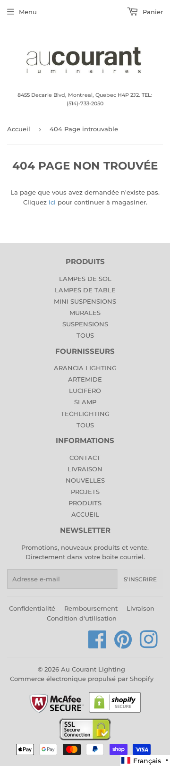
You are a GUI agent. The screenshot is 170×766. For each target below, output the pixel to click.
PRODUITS (85, 503)
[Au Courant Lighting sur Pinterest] (123, 644)
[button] (145, 760)
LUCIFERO (85, 390)
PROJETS (85, 491)
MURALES (85, 312)
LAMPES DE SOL (85, 278)
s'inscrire (140, 579)
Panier (152, 12)
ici (52, 202)
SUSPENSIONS (85, 324)
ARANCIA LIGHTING (85, 368)
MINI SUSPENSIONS (85, 301)
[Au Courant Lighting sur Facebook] (97, 644)
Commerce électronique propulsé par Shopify (81, 678)
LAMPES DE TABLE (85, 290)
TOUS (85, 335)
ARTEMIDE (85, 379)
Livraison (140, 608)
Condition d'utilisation (82, 618)
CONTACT (85, 457)
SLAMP (85, 402)
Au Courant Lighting (93, 669)
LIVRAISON (85, 469)
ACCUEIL (85, 514)
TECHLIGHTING (85, 413)
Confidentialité (32, 608)
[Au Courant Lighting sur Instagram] (148, 644)
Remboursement (91, 608)
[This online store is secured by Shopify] (115, 712)
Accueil (18, 129)
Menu (28, 12)
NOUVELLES (85, 480)
